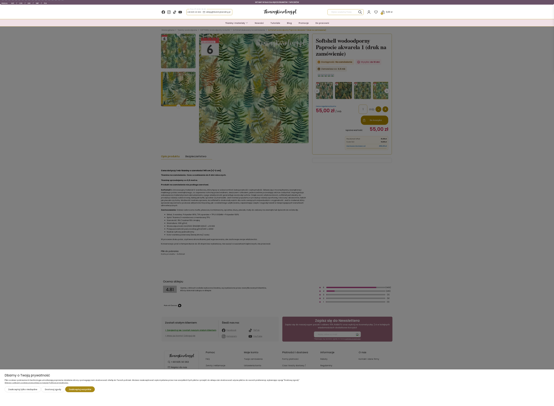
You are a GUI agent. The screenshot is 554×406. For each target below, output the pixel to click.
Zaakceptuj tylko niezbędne (22, 389)
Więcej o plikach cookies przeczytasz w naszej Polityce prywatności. (37, 382)
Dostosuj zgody (53, 389)
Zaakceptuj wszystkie (80, 389)
